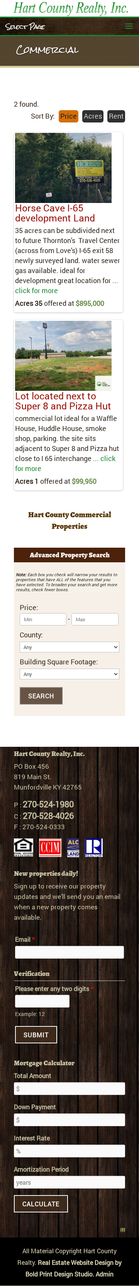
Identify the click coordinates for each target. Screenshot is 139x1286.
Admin (105, 1274)
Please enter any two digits (54, 988)
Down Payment (35, 1107)
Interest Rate (32, 1138)
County (31, 634)
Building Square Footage (59, 661)
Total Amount (32, 1075)
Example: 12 (30, 1014)
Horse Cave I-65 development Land (55, 212)
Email (25, 939)
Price (29, 607)
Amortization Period (41, 1169)
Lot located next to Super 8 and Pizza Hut (63, 400)
